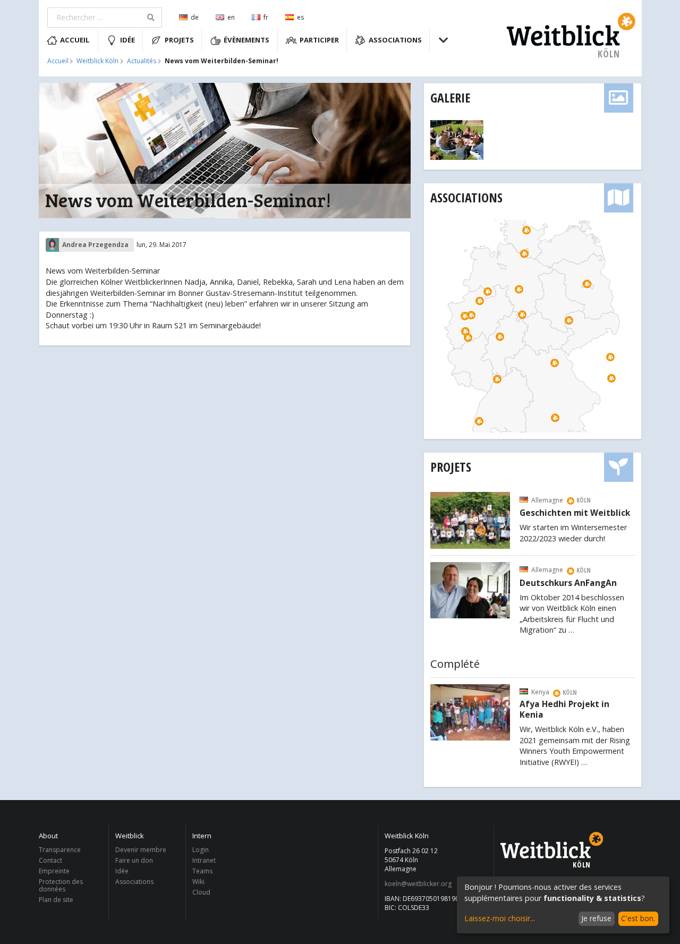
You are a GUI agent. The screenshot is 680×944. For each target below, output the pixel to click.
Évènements (246, 40)
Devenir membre (140, 850)
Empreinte (54, 870)
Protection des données (61, 885)
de (195, 17)
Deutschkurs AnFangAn (568, 583)
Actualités (141, 61)
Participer (319, 40)
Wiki (198, 881)
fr (266, 17)
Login (200, 850)
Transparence (60, 850)
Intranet (204, 860)
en (231, 17)
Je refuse (596, 918)
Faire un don (134, 860)
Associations (395, 40)
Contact (50, 860)
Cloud (201, 892)
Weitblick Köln (97, 61)
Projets (179, 40)
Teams (202, 870)
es (300, 17)
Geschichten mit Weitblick (575, 513)
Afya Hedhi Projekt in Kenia (564, 709)
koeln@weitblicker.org (418, 884)
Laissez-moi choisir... (499, 918)
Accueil (75, 40)
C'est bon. (638, 918)
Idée (127, 40)
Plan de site (56, 899)
